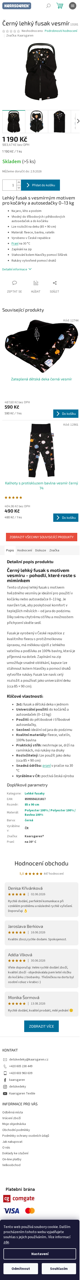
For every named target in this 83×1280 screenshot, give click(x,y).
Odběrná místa (12, 1112)
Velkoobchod (11, 1165)
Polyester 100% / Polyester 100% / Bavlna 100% (50, 812)
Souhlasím (59, 1268)
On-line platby (11, 1159)
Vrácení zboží (11, 1118)
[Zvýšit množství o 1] (18, 182)
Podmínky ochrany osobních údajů (25, 1135)
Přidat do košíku (43, 185)
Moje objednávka (14, 1124)
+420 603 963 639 (20, 1073)
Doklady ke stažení (15, 1153)
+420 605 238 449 (20, 1066)
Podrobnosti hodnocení (61, 31)
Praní (15, 243)
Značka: (19, 35)
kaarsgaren (17, 1080)
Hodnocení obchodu (41, 863)
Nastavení (39, 1253)
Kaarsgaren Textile (22, 1093)
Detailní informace (14, 269)
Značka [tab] (54, 550)
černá (29, 820)
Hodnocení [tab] (24, 550)
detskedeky (17, 1086)
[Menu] (72, 5)
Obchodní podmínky (16, 1130)
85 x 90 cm (32, 804)
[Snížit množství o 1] (18, 187)
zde (6, 1242)
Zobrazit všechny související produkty (42, 537)
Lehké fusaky (34, 793)
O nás (6, 1147)
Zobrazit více (41, 1026)
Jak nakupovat (12, 1141)
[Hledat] (48, 5)
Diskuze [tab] (40, 550)
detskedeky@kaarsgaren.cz (28, 1059)
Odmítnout (21, 1268)
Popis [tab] (10, 550)
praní (46, 765)
